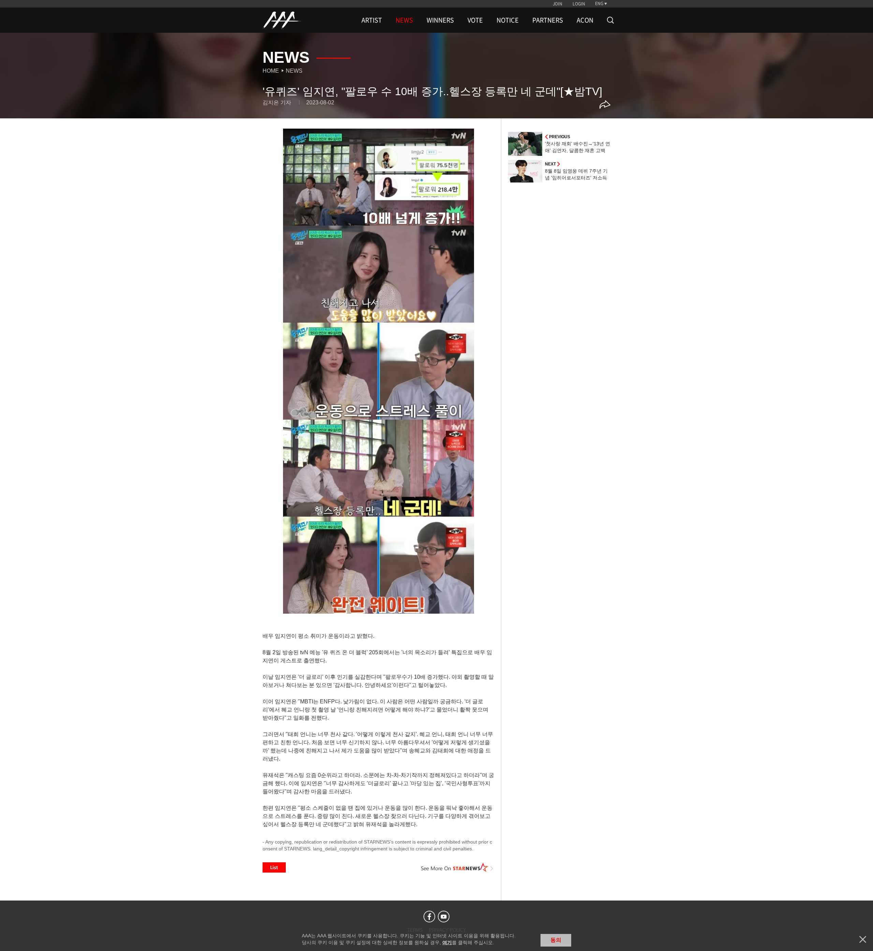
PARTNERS (547, 20)
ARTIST (371, 20)
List (274, 867)
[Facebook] (429, 916)
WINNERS (440, 20)
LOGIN (579, 4)
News (294, 71)
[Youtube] (443, 916)
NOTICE (508, 20)
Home (271, 71)
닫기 (862, 939)
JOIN (557, 4)
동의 (555, 940)
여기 (447, 942)
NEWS (404, 20)
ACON (585, 20)
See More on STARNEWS (457, 867)
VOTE (475, 20)
